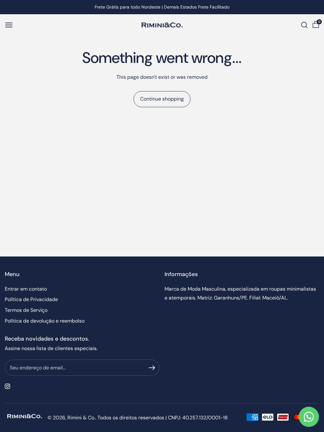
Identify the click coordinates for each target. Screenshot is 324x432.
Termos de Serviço (26, 310)
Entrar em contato (26, 289)
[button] (9, 25)
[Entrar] (152, 368)
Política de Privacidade (31, 299)
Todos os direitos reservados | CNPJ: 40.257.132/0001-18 (162, 417)
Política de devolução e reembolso (44, 321)
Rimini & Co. (81, 417)
